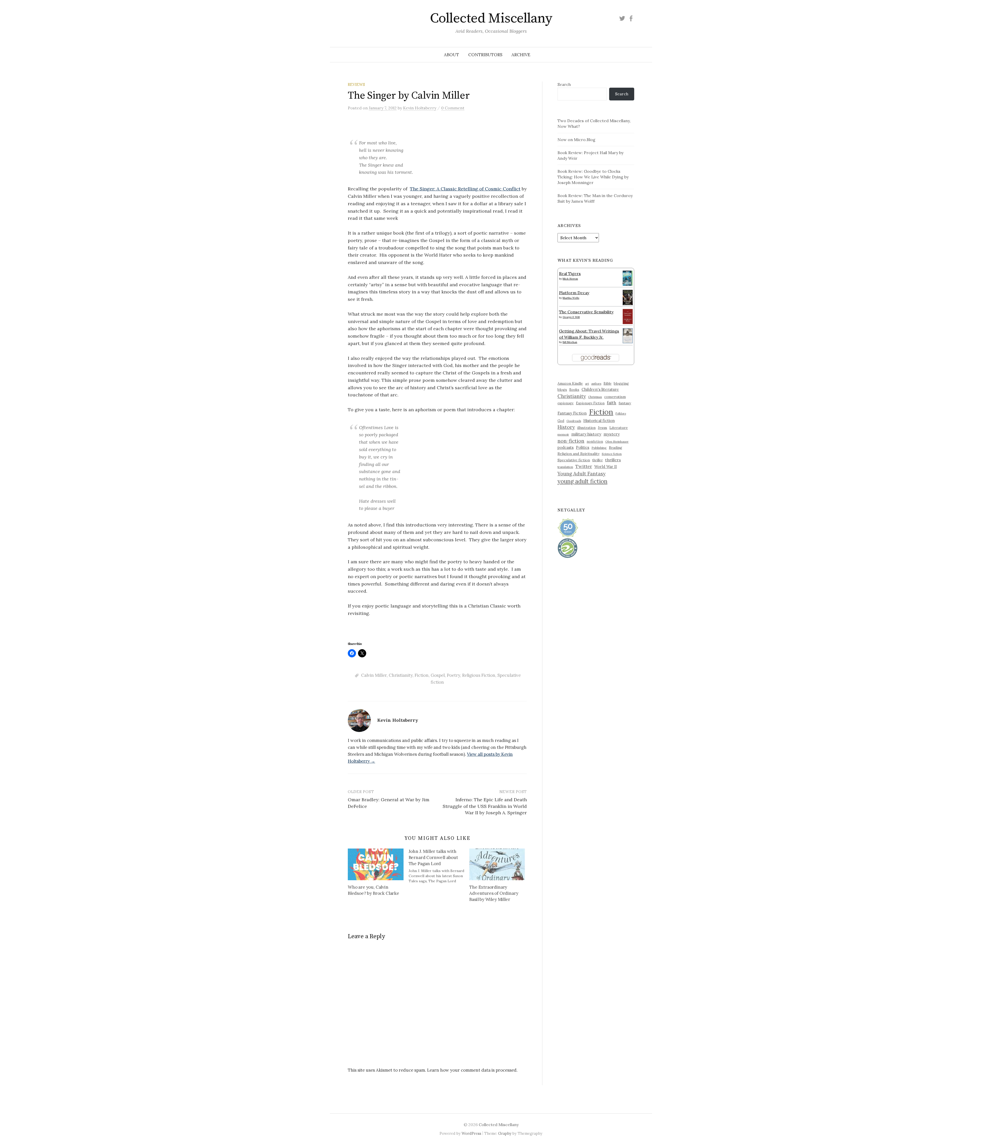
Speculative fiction (573, 460)
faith (611, 403)
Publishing (599, 448)
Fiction (422, 675)
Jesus (602, 427)
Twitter (583, 466)
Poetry (453, 675)
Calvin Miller (374, 675)
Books (574, 389)
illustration (586, 427)
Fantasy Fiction (572, 413)
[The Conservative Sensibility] (628, 315)
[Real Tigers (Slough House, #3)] (628, 277)
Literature (618, 427)
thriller (597, 460)
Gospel (438, 675)
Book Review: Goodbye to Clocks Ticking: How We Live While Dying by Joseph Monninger (593, 177)
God (560, 421)
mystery (612, 434)
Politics (582, 447)
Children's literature (600, 389)
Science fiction (612, 454)
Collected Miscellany (491, 18)
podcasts (565, 447)
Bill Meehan (570, 342)
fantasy (625, 403)
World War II (605, 466)
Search (564, 84)
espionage (565, 403)
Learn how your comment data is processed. (472, 1070)
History (566, 427)
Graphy (504, 1133)
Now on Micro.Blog (576, 139)
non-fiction (570, 441)
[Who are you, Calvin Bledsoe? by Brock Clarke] (376, 864)
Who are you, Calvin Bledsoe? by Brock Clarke (373, 890)
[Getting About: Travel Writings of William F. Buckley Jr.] (628, 335)
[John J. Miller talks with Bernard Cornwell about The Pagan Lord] (439, 866)
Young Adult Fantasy (581, 474)
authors (596, 383)
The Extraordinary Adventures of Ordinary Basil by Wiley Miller (493, 893)
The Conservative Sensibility (586, 311)
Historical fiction (599, 420)
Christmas (595, 397)
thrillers (613, 459)
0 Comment (452, 107)
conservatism (615, 397)
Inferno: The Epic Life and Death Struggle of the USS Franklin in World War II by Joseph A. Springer (485, 806)
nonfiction (595, 441)
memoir (563, 434)
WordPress (471, 1133)
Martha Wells (571, 298)
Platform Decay (574, 292)
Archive (520, 55)
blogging (621, 383)
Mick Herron (570, 278)
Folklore (621, 413)
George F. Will (571, 317)
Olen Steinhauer (617, 441)
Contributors (485, 55)
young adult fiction (582, 481)
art (587, 383)
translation (565, 467)
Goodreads (573, 421)
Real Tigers (570, 273)
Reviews (356, 84)
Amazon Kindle (570, 383)
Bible (607, 383)
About (451, 55)
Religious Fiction (478, 675)
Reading (615, 447)
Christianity (400, 675)
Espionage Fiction (590, 403)
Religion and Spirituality (578, 453)
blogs (562, 389)
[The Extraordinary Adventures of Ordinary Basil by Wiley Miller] (497, 864)
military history (586, 434)
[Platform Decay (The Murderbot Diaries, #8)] (628, 297)
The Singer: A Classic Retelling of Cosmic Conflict (465, 189)
